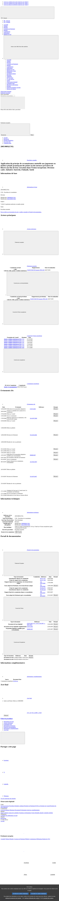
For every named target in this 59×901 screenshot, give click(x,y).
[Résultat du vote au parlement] (41, 447)
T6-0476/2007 (33, 476)
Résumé (56, 409)
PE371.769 (43, 580)
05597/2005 (30, 626)
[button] (24, 833)
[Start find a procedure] (13, 103)
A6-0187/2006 (33, 418)
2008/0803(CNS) (11, 197)
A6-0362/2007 (33, 461)
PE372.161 (43, 578)
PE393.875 (43, 588)
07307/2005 (33, 409)
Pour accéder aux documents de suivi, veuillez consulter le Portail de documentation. (21, 212)
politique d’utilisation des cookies (32, 898)
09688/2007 (33, 455)
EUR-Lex (15, 681)
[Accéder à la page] (41, 433)
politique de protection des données (13, 898)
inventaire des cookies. (48, 898)
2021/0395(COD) (11, 199)
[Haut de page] (13, 738)
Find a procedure (5, 94)
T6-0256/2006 (33, 435)
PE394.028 (43, 589)
